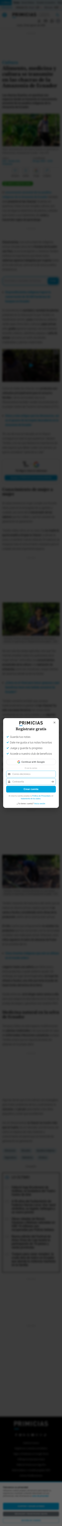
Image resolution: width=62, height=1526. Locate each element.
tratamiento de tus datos (30, 799)
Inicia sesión (39, 803)
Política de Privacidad (41, 796)
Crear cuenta (31, 789)
